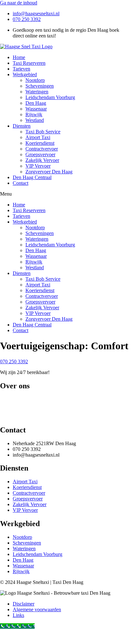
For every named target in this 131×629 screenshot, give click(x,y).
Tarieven (21, 68)
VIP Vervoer (38, 166)
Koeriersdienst (39, 143)
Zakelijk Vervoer (42, 160)
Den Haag (35, 103)
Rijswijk (33, 114)
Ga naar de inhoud (18, 2)
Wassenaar (36, 108)
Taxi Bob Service (42, 131)
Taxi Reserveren (29, 63)
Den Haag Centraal (32, 177)
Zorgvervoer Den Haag (48, 171)
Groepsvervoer (40, 154)
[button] (65, 194)
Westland (34, 120)
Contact (20, 183)
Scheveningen (39, 86)
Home (19, 57)
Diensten (22, 126)
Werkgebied (25, 74)
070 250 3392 (14, 361)
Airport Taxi (37, 137)
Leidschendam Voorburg (50, 97)
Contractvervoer (41, 148)
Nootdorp (35, 80)
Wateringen (36, 91)
